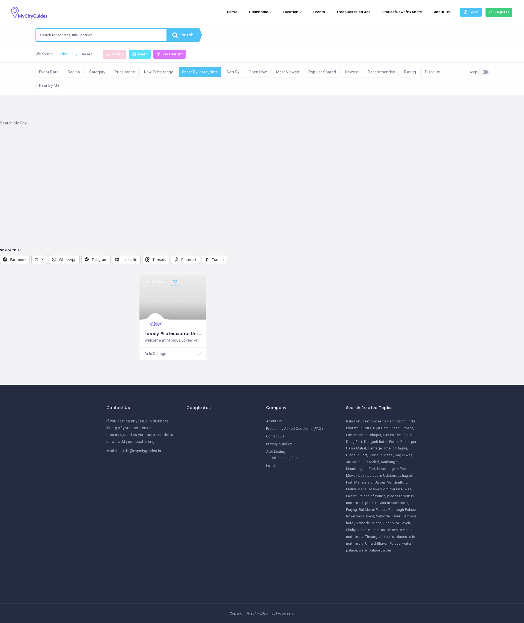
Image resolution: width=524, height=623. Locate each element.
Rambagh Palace (402, 510)
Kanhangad (390, 462)
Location (290, 12)
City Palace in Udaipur (363, 435)
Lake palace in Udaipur (377, 475)
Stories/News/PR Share (402, 12)
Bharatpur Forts (358, 428)
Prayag (351, 510)
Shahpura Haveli (396, 523)
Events (319, 12)
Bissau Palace (402, 428)
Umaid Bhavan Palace (382, 543)
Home (232, 12)
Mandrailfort (397, 482)
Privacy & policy (279, 444)
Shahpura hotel (358, 530)
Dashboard (259, 12)
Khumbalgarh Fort (360, 469)
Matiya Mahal (357, 489)
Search (185, 35)
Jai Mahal (354, 462)
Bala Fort (353, 421)
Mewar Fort (378, 489)
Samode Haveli (388, 516)
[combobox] (101, 35)
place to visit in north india (386, 503)
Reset (86, 54)
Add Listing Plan (285, 458)
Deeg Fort (354, 442)
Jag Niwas (404, 455)
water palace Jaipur (375, 550)
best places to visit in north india (389, 421)
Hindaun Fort (356, 455)
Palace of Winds (372, 496)
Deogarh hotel (376, 442)
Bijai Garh (381, 428)
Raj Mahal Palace (372, 510)
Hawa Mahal (356, 448)
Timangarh (374, 537)
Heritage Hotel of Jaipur (387, 448)
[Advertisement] (163, 174)
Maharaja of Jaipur (369, 482)
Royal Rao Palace (360, 516)
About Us (442, 12)
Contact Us (275, 436)
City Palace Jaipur (397, 435)
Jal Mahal (371, 462)
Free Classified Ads (353, 12)
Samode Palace (369, 523)
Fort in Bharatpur (402, 442)
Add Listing (275, 451)
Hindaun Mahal (381, 455)
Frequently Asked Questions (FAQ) (294, 429)
